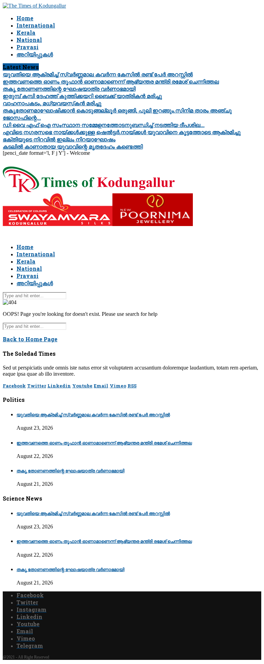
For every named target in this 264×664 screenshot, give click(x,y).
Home (24, 18)
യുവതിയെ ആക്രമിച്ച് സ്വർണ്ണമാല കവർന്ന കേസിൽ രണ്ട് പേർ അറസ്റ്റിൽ (98, 74)
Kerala (25, 32)
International (35, 25)
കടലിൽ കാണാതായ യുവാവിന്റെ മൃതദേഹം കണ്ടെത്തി (73, 146)
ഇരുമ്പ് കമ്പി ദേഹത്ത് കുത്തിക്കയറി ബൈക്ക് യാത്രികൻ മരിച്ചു (82, 95)
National (29, 39)
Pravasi (27, 47)
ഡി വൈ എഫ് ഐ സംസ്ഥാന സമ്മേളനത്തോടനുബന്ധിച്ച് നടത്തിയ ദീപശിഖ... (104, 124)
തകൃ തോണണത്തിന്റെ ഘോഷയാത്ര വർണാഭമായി (69, 88)
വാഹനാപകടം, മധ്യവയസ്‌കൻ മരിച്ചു (52, 103)
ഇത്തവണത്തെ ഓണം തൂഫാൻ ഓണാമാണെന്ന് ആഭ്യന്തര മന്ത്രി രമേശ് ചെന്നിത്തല (111, 81)
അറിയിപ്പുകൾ (34, 54)
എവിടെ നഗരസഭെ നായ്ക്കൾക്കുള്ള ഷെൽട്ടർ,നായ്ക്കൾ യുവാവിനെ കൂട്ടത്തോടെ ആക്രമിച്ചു (122, 132)
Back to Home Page (30, 339)
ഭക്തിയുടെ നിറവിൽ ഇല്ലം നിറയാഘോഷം (59, 139)
